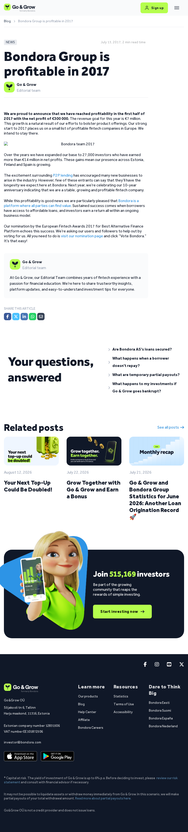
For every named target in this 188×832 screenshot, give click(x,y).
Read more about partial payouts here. (103, 798)
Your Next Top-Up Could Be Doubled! (28, 486)
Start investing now (119, 611)
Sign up (157, 8)
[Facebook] (7, 316)
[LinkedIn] (24, 316)
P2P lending (63, 175)
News (10, 42)
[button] (144, 349)
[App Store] (20, 756)
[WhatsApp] (32, 316)
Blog (7, 21)
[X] (16, 316)
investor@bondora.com (22, 742)
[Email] (41, 316)
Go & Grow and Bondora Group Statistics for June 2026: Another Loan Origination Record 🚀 (155, 499)
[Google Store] (57, 756)
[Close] (176, 7)
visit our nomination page (82, 236)
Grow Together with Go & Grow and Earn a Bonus (93, 489)
